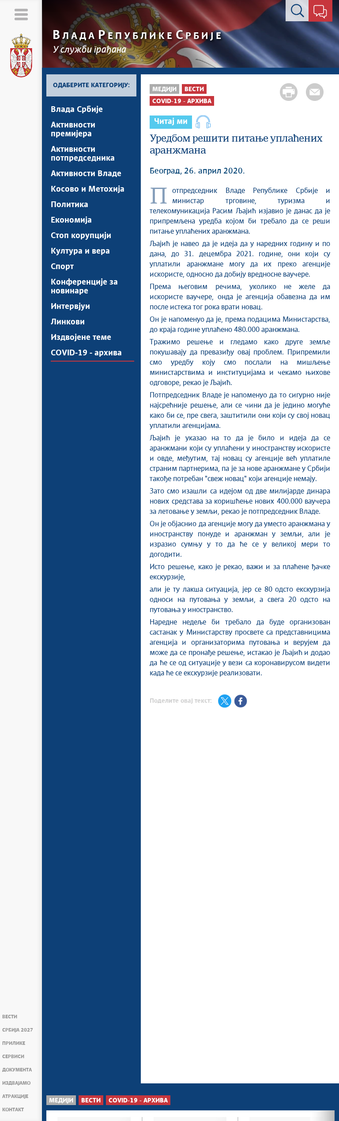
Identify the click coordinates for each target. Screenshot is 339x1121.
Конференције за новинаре (84, 286)
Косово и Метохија (87, 189)
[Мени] (21, 14)
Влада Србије (77, 110)
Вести (9, 1016)
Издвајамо (16, 1083)
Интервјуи (70, 307)
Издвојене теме (81, 338)
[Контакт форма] (320, 12)
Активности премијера (73, 129)
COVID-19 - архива (86, 353)
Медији (164, 89)
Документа (17, 1069)
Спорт (62, 267)
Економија (71, 220)
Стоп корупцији (81, 236)
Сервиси (13, 1056)
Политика (69, 205)
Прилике (13, 1043)
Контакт (13, 1109)
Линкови (68, 322)
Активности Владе (86, 174)
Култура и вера (80, 251)
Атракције (15, 1096)
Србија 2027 (17, 1030)
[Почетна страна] (21, 56)
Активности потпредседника (83, 154)
